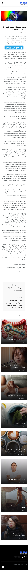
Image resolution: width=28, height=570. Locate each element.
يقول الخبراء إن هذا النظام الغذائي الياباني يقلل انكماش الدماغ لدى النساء (14, 367)
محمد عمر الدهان (20, 538)
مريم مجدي (21, 398)
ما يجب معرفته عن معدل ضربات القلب (16, 396)
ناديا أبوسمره (20, 342)
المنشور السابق (15, 285)
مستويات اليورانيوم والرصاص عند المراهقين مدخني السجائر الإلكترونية (15, 535)
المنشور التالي (19, 297)
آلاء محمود (21, 482)
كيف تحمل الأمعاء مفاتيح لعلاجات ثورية (16, 340)
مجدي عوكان (20, 454)
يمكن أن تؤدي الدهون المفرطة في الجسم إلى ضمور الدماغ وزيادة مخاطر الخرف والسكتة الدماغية (14, 304)
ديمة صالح (21, 370)
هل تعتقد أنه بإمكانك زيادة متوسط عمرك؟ (14, 289)
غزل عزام (21, 510)
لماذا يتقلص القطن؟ (20, 424)
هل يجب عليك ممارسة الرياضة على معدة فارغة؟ (15, 507)
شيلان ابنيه (21, 426)
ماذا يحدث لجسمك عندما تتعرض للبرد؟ (16, 480)
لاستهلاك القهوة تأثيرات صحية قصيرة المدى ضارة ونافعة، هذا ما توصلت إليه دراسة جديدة (14, 451)
